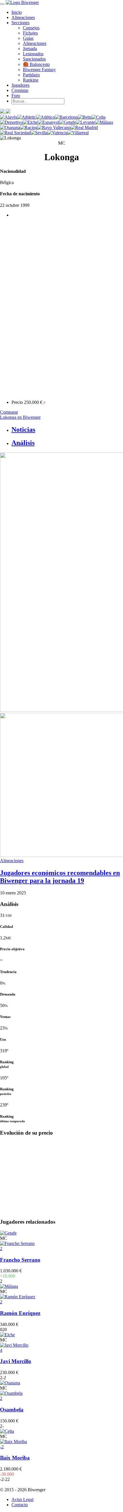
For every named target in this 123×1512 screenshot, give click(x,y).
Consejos (31, 27)
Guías (28, 38)
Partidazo (31, 74)
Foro (15, 95)
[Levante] (85, 122)
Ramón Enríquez (20, 1313)
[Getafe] (67, 122)
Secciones (20, 22)
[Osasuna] (10, 127)
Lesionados (33, 53)
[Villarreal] (78, 132)
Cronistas (19, 90)
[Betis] (85, 117)
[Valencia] (57, 132)
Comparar (9, 412)
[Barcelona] (66, 117)
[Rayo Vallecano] (54, 127)
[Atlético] (45, 117)
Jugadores (20, 85)
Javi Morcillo (15, 1361)
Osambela (11, 1410)
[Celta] (99, 117)
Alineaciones (23, 17)
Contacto (19, 1504)
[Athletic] (26, 117)
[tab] (67, 430)
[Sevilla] (39, 132)
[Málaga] (104, 122)
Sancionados (34, 58)
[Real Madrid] (84, 127)
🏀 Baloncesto (36, 64)
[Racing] (28, 127)
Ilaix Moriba (15, 1458)
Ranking (30, 79)
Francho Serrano (20, 1260)
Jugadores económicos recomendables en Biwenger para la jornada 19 (60, 876)
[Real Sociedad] (15, 132)
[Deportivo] (11, 122)
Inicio (16, 12)
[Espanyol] (48, 122)
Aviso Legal (22, 1499)
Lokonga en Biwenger (20, 417)
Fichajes (30, 33)
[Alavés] (8, 117)
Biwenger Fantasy (39, 69)
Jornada (30, 48)
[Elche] (30, 122)
